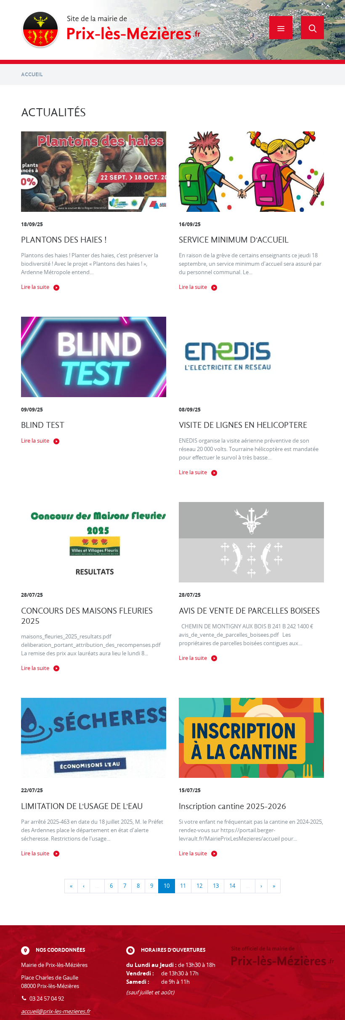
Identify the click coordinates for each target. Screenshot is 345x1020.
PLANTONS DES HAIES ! (64, 240)
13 (216, 886)
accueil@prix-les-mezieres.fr (55, 1011)
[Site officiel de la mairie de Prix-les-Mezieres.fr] (111, 30)
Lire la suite (35, 287)
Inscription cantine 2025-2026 (232, 806)
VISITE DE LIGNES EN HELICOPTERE (243, 425)
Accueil (32, 74)
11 (183, 886)
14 (232, 886)
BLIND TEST (42, 425)
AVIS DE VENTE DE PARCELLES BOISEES (249, 611)
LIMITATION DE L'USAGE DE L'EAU (82, 806)
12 (199, 886)
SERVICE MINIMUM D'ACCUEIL (234, 240)
